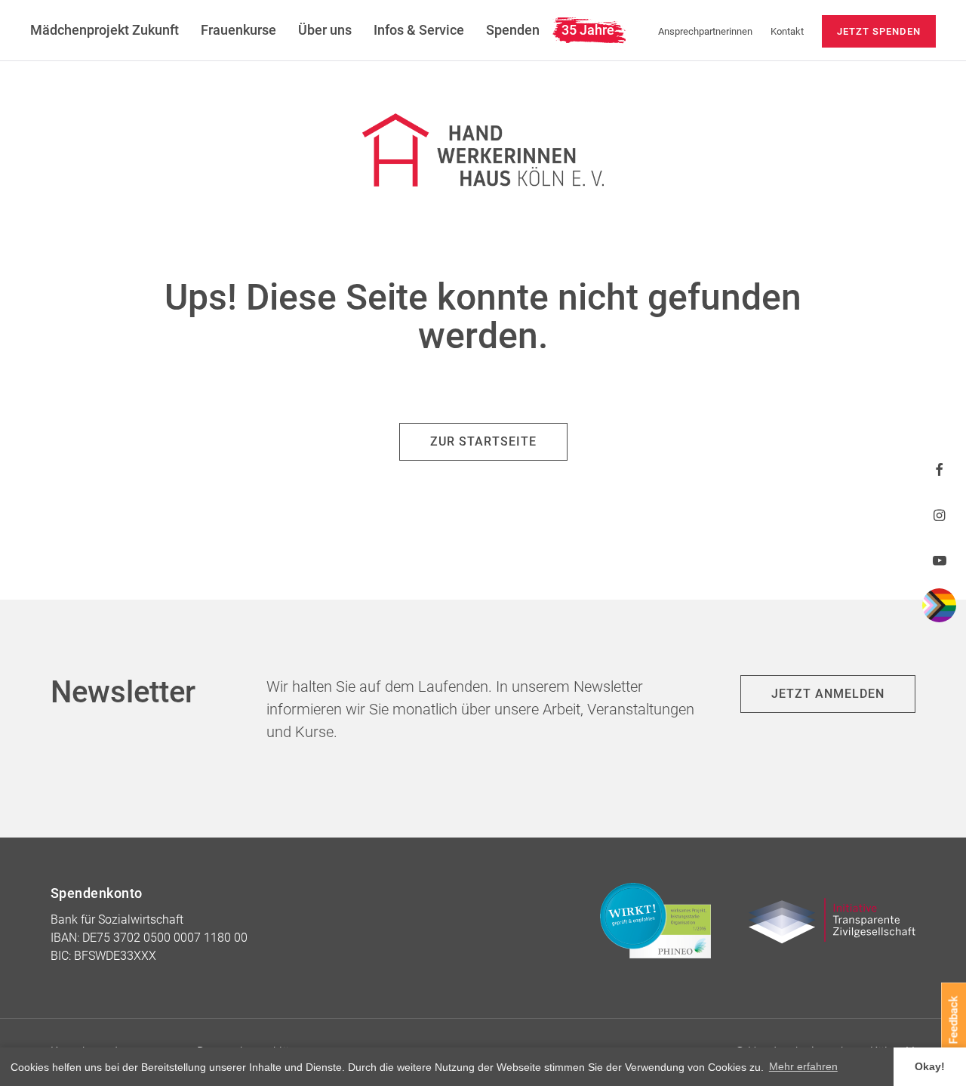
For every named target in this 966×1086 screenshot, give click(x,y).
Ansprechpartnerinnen (705, 31)
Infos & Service (419, 30)
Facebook (939, 469)
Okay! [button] (930, 1066)
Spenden (513, 30)
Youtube (939, 560)
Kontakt (787, 31)
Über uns (325, 30)
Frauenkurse (238, 30)
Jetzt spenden (879, 31)
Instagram (939, 515)
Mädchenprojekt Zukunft (104, 30)
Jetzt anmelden (827, 693)
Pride (939, 605)
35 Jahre (587, 30)
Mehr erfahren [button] (803, 1066)
